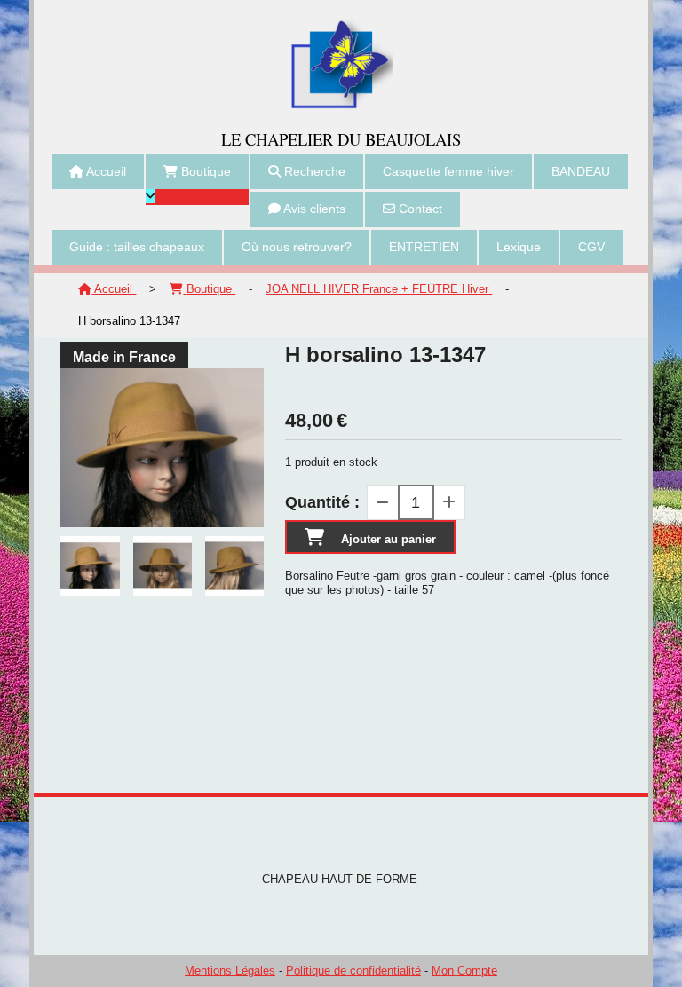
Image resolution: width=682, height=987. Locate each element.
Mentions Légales (230, 970)
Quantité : (322, 502)
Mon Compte (464, 970)
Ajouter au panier (388, 539)
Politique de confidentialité (353, 970)
